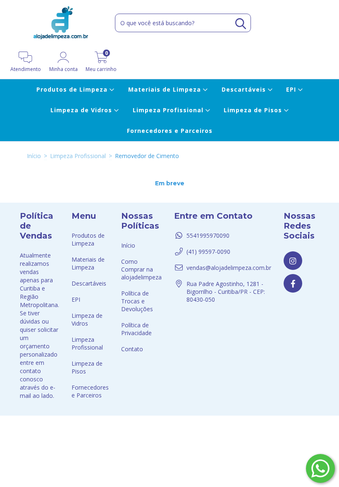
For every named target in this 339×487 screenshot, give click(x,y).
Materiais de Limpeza (165, 89)
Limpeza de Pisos (254, 110)
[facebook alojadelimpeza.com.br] (293, 283)
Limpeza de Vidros (82, 110)
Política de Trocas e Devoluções (137, 301)
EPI (292, 89)
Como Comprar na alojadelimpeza (141, 269)
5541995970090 (207, 235)
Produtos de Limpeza (73, 89)
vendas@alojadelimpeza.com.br (228, 268)
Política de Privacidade (136, 329)
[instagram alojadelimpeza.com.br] (293, 260)
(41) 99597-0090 (208, 251)
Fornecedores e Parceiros (169, 131)
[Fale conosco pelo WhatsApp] (320, 468)
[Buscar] (240, 23)
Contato (132, 349)
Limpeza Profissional (169, 110)
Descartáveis (245, 89)
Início (34, 156)
